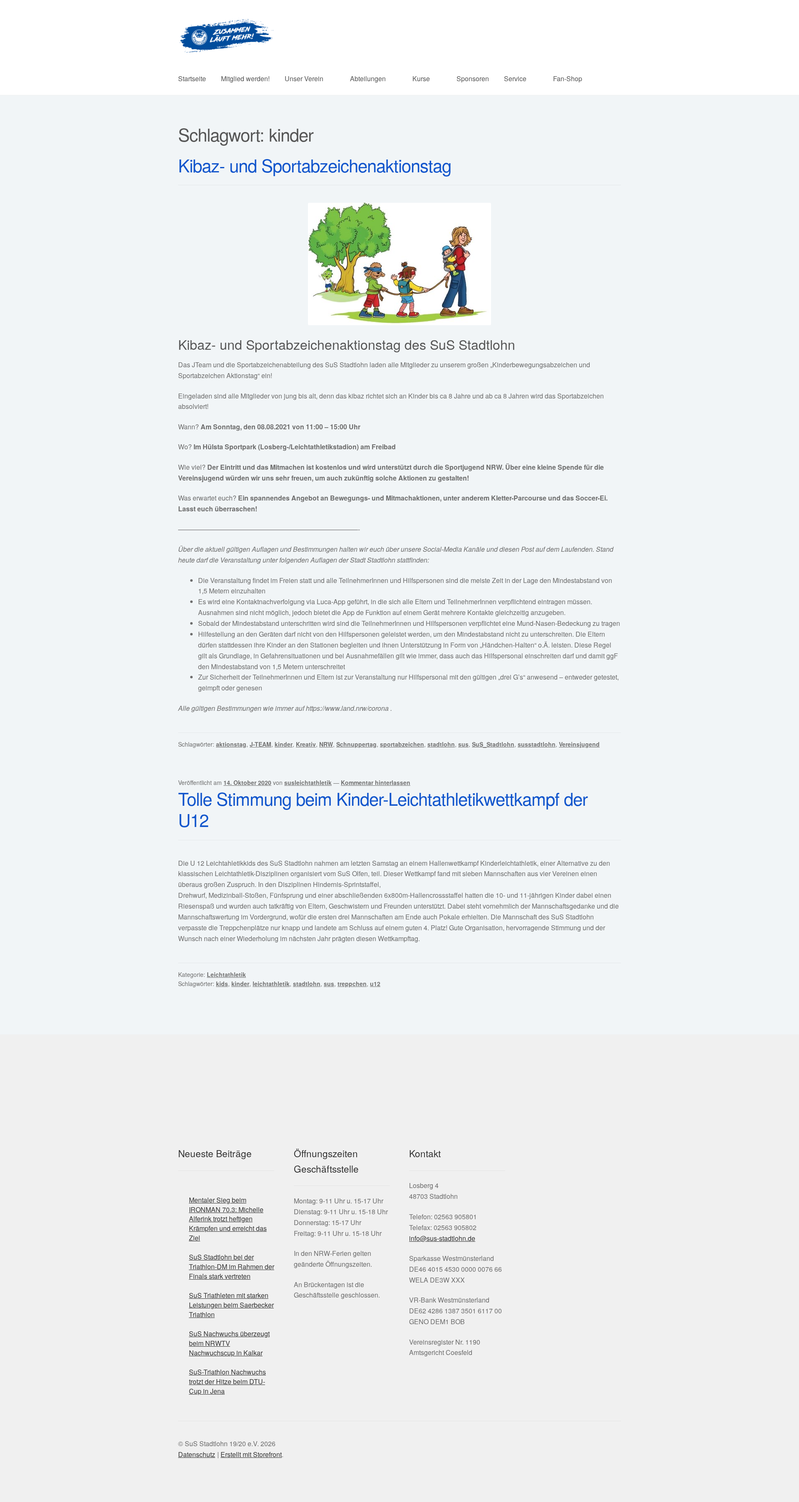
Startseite (192, 78)
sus (463, 744)
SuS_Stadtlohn (493, 744)
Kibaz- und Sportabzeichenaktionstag (314, 164)
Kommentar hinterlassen (375, 782)
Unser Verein (304, 78)
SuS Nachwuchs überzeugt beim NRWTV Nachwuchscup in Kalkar (229, 1343)
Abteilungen (368, 78)
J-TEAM (260, 744)
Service (515, 78)
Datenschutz (196, 1454)
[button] (512, 1209)
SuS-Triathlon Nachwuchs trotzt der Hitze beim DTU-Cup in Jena (227, 1381)
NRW (326, 744)
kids (222, 983)
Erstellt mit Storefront (251, 1454)
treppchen (352, 983)
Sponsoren (473, 78)
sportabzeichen (402, 744)
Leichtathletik (226, 974)
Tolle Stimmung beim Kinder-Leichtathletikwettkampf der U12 (383, 809)
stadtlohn (441, 744)
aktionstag (231, 744)
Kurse (421, 78)
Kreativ (306, 744)
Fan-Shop (567, 78)
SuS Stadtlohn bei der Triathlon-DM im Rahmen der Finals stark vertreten (231, 1266)
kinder (284, 744)
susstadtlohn (537, 744)
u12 (375, 983)
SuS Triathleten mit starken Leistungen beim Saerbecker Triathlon (231, 1304)
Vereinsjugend (579, 744)
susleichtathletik (308, 782)
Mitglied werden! (245, 78)
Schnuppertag (356, 744)
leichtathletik (271, 983)
